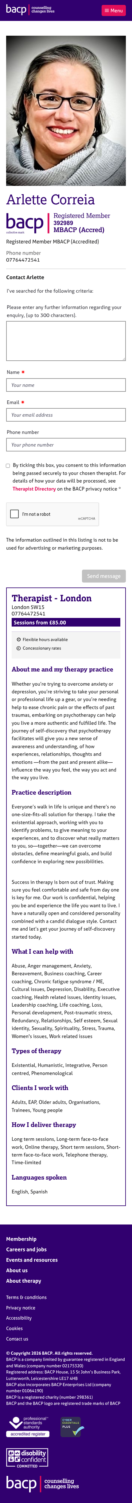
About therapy (23, 1280)
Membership (21, 1239)
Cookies (14, 1328)
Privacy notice (20, 1308)
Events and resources (32, 1260)
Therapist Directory (34, 489)
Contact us (17, 1339)
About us (17, 1270)
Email (13, 402)
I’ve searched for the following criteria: (50, 291)
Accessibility (19, 1318)
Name (13, 372)
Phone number (23, 432)
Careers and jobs (26, 1249)
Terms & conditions (26, 1297)
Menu (117, 10)
